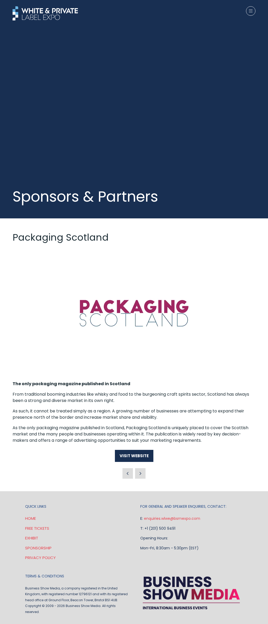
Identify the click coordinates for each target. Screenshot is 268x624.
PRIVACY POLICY (40, 557)
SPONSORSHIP (38, 548)
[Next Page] (140, 473)
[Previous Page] (127, 473)
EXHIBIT (31, 538)
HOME (30, 518)
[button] (250, 11)
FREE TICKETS (37, 528)
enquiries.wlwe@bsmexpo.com (172, 518)
